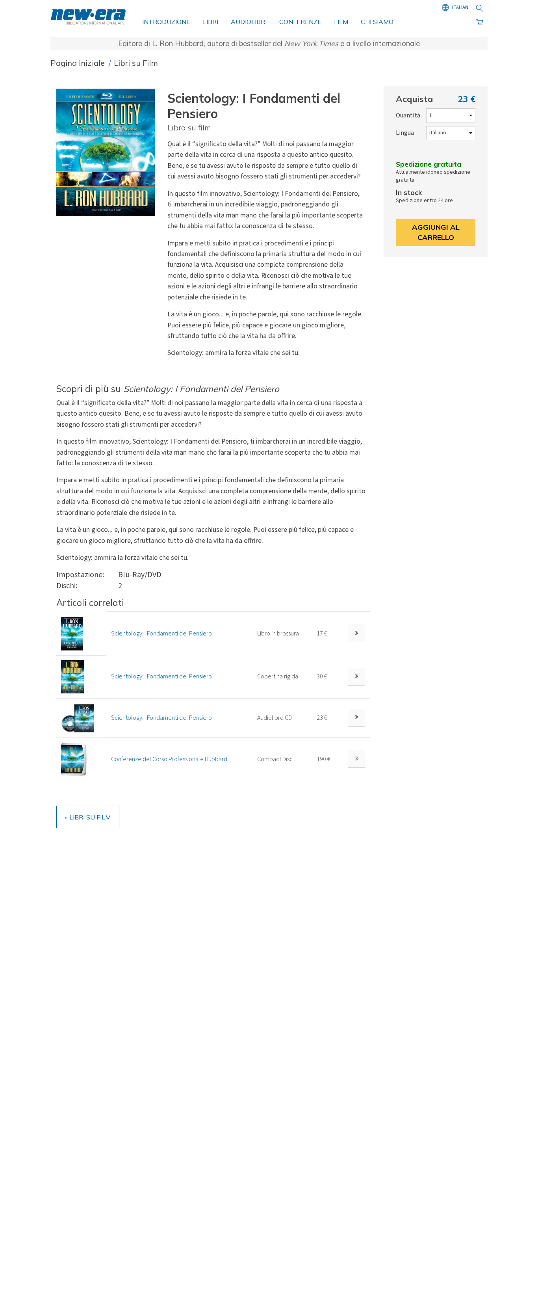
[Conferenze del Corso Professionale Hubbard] (74, 758)
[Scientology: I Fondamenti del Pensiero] (72, 633)
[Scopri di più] (356, 633)
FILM (341, 22)
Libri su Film (136, 63)
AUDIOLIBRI (249, 22)
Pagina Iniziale (78, 63)
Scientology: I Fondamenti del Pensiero (161, 633)
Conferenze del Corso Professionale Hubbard (169, 759)
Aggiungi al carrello (436, 232)
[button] (108, 152)
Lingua (405, 132)
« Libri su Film (88, 817)
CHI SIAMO (377, 22)
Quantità (408, 115)
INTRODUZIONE (166, 22)
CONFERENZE (300, 22)
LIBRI (210, 22)
